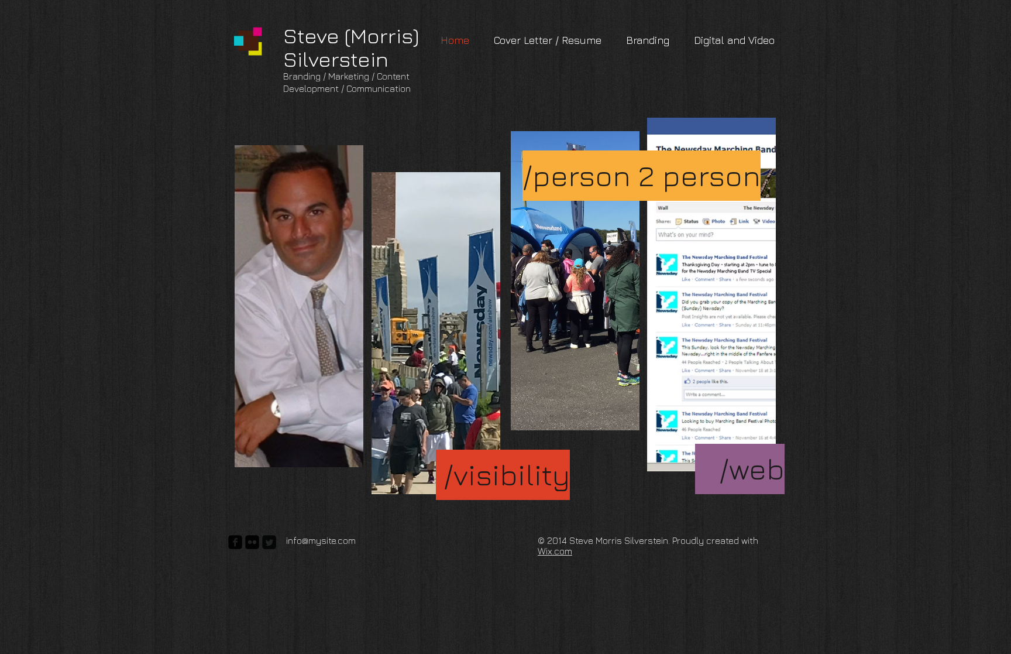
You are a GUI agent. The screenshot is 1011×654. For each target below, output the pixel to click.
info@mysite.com (321, 540)
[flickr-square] (252, 542)
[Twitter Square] (269, 542)
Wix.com (555, 551)
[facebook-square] (235, 542)
